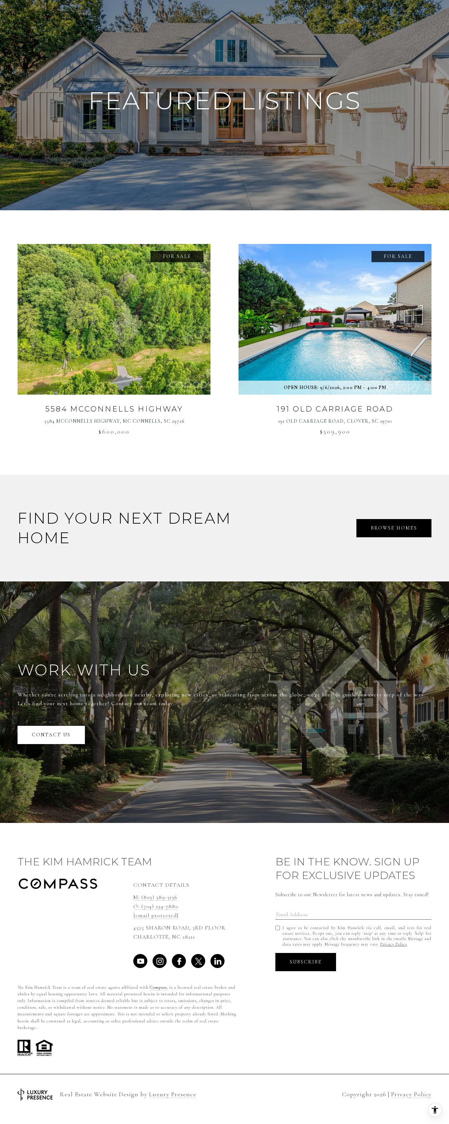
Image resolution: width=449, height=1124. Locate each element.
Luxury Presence (172, 1094)
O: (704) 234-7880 (155, 906)
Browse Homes (394, 528)
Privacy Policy (393, 944)
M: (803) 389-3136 (155, 897)
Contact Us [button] (51, 735)
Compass (158, 987)
